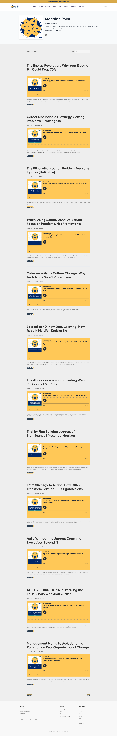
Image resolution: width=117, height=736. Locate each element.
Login (105, 6)
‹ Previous (29, 695)
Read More (58, 30)
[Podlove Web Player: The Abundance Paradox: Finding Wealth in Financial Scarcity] (58, 401)
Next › (88, 695)
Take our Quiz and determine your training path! (58, 1)
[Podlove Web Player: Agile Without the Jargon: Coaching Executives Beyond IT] (58, 559)
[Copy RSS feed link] (46, 35)
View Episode (30, 104)
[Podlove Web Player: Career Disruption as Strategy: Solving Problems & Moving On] (58, 138)
